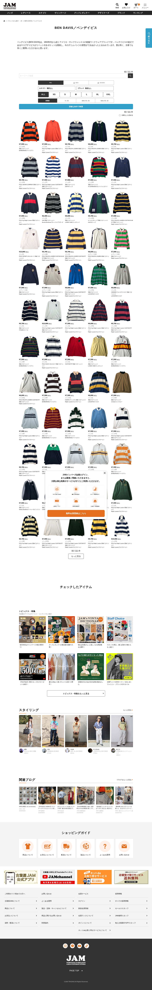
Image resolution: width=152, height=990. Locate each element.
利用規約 (45, 923)
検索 (130, 75)
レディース (26, 13)
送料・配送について (12, 923)
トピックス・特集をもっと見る (76, 694)
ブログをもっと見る (124, 780)
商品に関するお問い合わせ (52, 916)
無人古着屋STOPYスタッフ (125, 923)
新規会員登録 (83, 908)
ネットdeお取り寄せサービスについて (92, 930)
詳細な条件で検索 (76, 106)
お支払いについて (11, 916)
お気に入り (126, 8)
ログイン (81, 901)
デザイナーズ (103, 13)
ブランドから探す (13, 21)
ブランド (121, 13)
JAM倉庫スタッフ (121, 916)
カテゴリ (42, 13)
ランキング (138, 13)
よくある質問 (47, 901)
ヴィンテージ (60, 13)
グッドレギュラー (82, 13)
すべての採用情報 (121, 901)
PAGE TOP (74, 971)
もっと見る (127, 710)
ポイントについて (85, 923)
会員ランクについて (85, 916)
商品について (10, 908)
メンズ (10, 13)
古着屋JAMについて (12, 901)
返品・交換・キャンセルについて (54, 908)
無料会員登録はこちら (76, 513)
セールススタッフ (121, 908)
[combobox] (76, 75)
